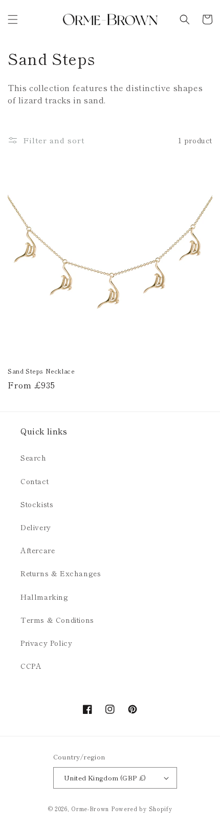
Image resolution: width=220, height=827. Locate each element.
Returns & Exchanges (60, 573)
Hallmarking (44, 597)
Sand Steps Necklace (41, 371)
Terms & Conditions (57, 620)
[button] (13, 19)
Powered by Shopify (141, 808)
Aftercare (37, 550)
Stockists (36, 504)
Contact (34, 481)
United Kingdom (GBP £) (105, 777)
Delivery (35, 527)
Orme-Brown (90, 808)
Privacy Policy (46, 643)
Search (33, 457)
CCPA (30, 666)
